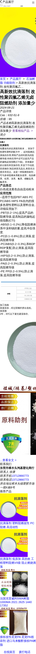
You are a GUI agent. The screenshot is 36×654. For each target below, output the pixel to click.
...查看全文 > (8, 460)
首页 (3, 79)
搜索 (21, 6)
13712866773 (20, 475)
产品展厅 (15, 79)
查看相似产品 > (22, 130)
